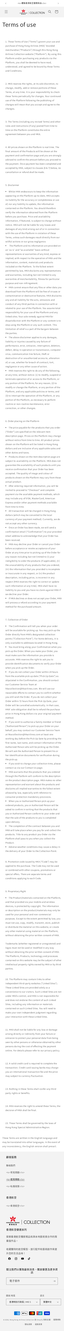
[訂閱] (54, 1281)
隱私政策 (28, 1324)
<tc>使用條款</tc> (15, 1179)
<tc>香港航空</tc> (15, 1205)
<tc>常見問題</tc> (15, 1172)
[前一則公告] (5, 3)
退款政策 (38, 1324)
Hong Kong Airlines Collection (22, 1320)
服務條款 (57, 1320)
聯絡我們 (10, 1165)
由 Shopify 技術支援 (42, 1320)
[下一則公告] (58, 3)
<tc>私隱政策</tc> (15, 1186)
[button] (6, 11)
